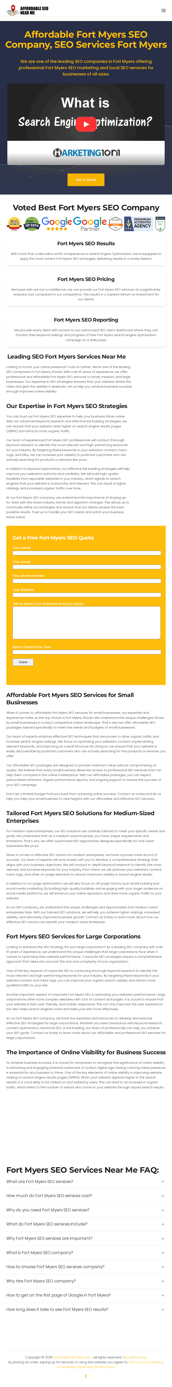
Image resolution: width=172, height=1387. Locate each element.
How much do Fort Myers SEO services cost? (49, 1196)
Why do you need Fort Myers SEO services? (47, 1210)
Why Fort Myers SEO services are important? (49, 1238)
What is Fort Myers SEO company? (39, 1253)
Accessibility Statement (75, 1367)
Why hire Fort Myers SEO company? (41, 1281)
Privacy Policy (105, 1367)
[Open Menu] (164, 10)
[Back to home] (27, 10)
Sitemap (140, 1357)
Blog (127, 1357)
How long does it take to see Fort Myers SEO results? (57, 1309)
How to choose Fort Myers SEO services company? (55, 1267)
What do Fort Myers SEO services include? (46, 1224)
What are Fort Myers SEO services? (39, 1181)
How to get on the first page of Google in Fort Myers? (58, 1295)
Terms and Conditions (146, 1362)
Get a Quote (86, 180)
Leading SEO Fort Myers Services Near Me (66, 356)
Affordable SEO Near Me (71, 1357)
